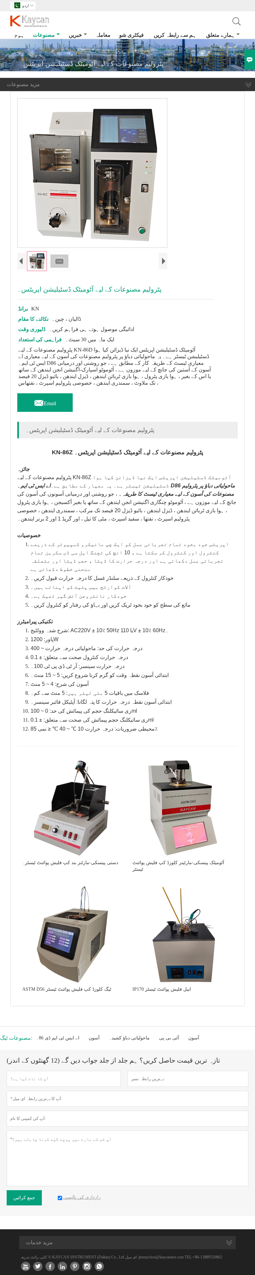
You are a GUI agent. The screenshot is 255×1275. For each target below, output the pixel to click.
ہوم (19, 35)
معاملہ (103, 35)
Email (45, 402)
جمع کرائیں (24, 1197)
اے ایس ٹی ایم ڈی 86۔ (57, 1037)
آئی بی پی (169, 1037)
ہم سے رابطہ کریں (175, 35)
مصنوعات (44, 35)
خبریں (75, 35)
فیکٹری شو (131, 35)
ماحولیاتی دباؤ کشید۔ (129, 1037)
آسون (94, 1037)
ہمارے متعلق (220, 35)
